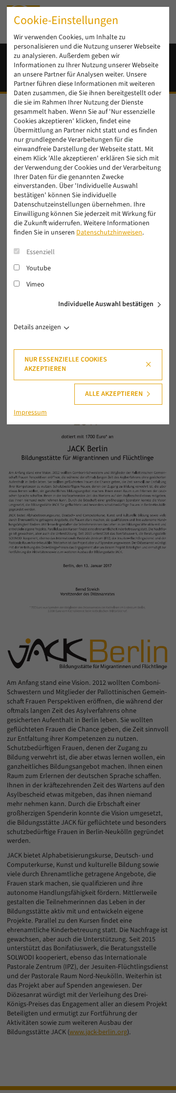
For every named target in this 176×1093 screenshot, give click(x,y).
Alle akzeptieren (114, 394)
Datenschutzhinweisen (109, 232)
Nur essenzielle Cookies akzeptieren (65, 364)
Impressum (30, 412)
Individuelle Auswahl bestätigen (106, 304)
